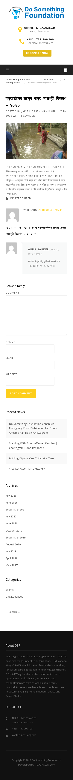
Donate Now (38, 53)
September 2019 (16, 537)
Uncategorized (20, 198)
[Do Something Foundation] (36, 12)
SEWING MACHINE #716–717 (27, 469)
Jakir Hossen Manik (36, 111)
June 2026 (12, 502)
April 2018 (12, 558)
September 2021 (16, 509)
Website (11, 374)
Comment (12, 292)
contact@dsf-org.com (24, 735)
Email (11, 357)
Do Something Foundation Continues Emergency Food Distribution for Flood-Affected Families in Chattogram (33, 428)
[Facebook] (65, 69)
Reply (39, 254)
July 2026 (11, 495)
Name (11, 341)
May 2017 (12, 565)
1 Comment (29, 115)
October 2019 (14, 530)
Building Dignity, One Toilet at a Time (31, 458)
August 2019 (13, 544)
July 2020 (11, 516)
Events (10, 589)
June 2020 (12, 523)
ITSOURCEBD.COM (45, 764)
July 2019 (11, 551)
